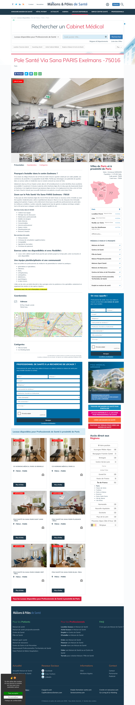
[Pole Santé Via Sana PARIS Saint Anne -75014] (29, 502)
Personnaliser (13, 697)
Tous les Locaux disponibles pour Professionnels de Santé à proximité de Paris (46, 599)
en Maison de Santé (74, 627)
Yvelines (98, 490)
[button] (48, 323)
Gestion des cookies (90, 701)
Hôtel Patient (41, 12)
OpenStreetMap (78, 336)
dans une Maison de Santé (73, 645)
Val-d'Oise (99, 500)
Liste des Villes (116, 41)
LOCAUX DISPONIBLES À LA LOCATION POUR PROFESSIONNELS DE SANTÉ (104, 414)
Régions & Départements (99, 41)
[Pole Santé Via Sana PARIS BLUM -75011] (67, 555)
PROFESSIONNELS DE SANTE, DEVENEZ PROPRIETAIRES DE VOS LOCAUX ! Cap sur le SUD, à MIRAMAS (105, 396)
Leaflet (57, 336)
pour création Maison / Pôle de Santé (77, 656)
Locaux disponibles (80, 12)
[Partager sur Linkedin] (31, 73)
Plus (119, 47)
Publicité (112, 676)
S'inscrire (116, 4)
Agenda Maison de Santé (22, 673)
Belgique (108, 525)
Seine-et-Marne (101, 492)
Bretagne (107, 458)
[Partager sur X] (26, 73)
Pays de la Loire (106, 517)
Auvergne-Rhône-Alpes (105, 449)
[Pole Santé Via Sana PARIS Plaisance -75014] (67, 502)
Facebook (48, 671)
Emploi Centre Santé (100, 12)
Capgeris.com (47, 690)
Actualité (55, 12)
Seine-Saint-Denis (102, 496)
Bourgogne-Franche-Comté (104, 454)
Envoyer (48, 420)
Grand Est (107, 474)
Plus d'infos (20, 485)
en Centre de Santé (71, 632)
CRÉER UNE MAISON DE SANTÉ (104, 420)
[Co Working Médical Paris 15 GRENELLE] (29, 450)
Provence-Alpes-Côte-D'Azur (104, 521)
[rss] (23, 4)
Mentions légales (86, 673)
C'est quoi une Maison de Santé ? (111, 627)
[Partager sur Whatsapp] (35, 73)
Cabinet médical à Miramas (100, 391)
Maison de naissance (20, 643)
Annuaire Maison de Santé (21, 12)
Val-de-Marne (100, 498)
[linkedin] (19, 4)
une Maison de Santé (71, 640)
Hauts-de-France (106, 478)
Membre (108, 4)
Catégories (44, 165)
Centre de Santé (19, 632)
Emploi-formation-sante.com (81, 690)
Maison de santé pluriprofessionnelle (26, 630)
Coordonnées (32, 165)
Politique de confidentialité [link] (13, 700)
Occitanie (107, 513)
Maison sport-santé (20, 640)
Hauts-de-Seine (101, 488)
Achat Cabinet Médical (52, 47)
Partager (19, 74)
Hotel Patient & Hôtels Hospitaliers (25, 651)
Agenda (65, 12)
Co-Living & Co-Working (108, 693)
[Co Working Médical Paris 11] (67, 450)
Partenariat (113, 673)
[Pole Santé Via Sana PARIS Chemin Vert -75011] (29, 555)
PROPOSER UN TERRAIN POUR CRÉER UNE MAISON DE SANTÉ (104, 426)
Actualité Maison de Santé (22, 671)
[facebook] (12, 4)
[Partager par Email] (40, 73)
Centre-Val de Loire (106, 462)
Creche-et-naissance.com (108, 690)
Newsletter (40, 4)
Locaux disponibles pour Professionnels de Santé (36, 37)
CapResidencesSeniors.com (52, 693)
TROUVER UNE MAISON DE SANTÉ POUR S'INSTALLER (104, 407)
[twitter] (16, 4)
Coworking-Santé (37, 47)
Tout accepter (13, 693)
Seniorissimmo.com (77, 693)
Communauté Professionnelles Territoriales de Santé (32, 648)
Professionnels (117, 12)
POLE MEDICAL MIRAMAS (97, 366)
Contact (31, 4)
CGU (82, 671)
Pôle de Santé (18, 635)
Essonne (98, 494)
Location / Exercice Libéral (21, 47)
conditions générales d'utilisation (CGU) (72, 357)
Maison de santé (19, 627)
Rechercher (116, 37)
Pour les (21, 621)
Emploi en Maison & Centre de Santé (73, 47)
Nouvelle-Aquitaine (105, 508)
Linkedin (48, 677)
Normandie (107, 504)
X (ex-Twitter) (50, 674)
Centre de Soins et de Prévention (25, 645)
